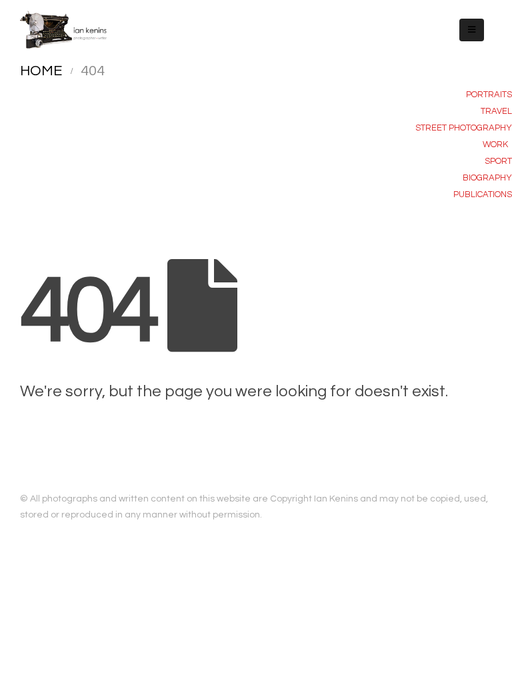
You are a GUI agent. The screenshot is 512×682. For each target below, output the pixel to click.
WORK (495, 144)
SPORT (498, 161)
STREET (432, 128)
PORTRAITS (489, 94)
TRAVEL (496, 111)
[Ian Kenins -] (63, 30)
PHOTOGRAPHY (480, 128)
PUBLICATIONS (482, 194)
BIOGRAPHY (487, 177)
